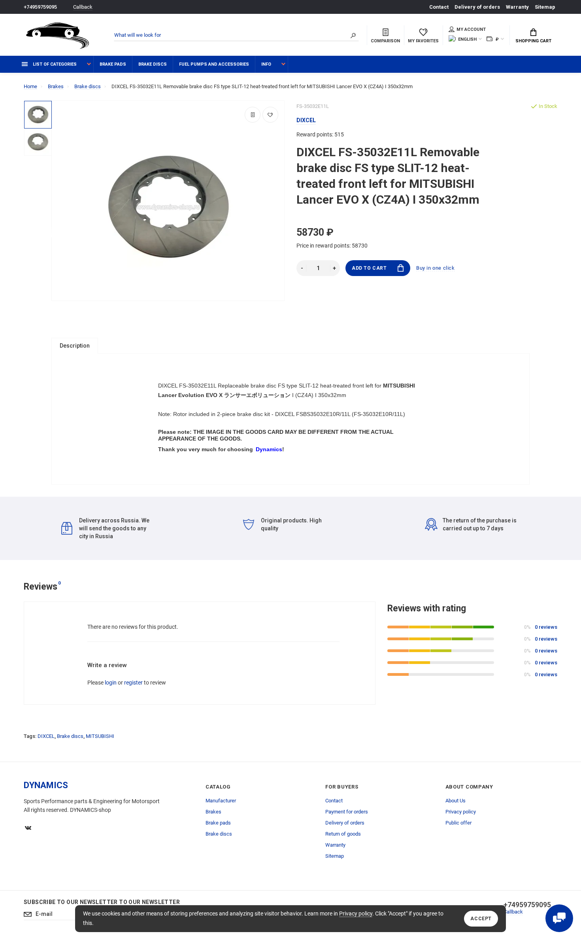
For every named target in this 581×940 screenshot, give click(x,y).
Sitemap (545, 7)
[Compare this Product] (252, 115)
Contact (439, 7)
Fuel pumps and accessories (214, 64)
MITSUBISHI (100, 736)
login (111, 682)
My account (471, 29)
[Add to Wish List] (270, 115)
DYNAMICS (46, 785)
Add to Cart (369, 268)
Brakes (213, 812)
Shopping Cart (533, 41)
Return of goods (343, 834)
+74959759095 (40, 7)
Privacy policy (355, 913)
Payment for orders (346, 812)
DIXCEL (46, 736)
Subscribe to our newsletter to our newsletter (102, 902)
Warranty (517, 7)
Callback (82, 7)
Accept (481, 918)
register (133, 682)
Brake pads (113, 64)
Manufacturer (221, 801)
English (467, 39)
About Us (455, 801)
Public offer (458, 823)
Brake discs (152, 64)
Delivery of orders (477, 7)
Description (75, 345)
